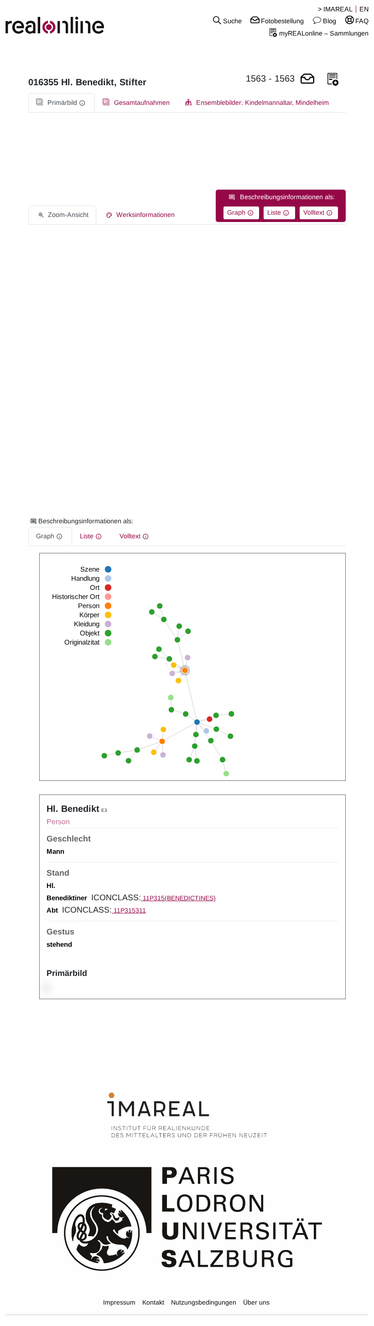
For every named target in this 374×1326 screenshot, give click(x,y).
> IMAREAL (335, 9)
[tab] (61, 103)
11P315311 (129, 910)
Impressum (119, 1302)
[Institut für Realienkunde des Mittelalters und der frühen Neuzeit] (187, 1115)
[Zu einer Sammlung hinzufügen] (333, 79)
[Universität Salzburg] (187, 1218)
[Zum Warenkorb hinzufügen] (307, 79)
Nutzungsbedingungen (203, 1302)
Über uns (256, 1302)
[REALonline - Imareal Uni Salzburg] (62, 20)
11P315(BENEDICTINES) (178, 898)
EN (364, 9)
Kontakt (153, 1302)
